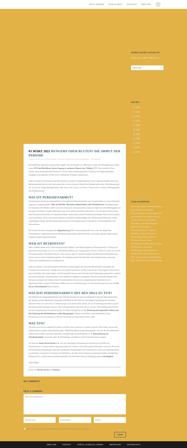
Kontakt (66, 445)
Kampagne (135, 233)
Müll (160, 244)
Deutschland (148, 210)
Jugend (152, 230)
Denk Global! (51, 159)
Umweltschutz (155, 257)
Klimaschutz (151, 233)
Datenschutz (133, 445)
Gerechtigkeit (150, 220)
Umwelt (146, 257)
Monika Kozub (43, 370)
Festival (157, 217)
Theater (139, 257)
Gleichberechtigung (149, 223)
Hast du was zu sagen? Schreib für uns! (145, 58)
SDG (133, 257)
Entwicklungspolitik (153, 213)
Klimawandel (136, 237)
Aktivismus (135, 206)
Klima (142, 233)
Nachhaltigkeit (137, 250)
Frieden (134, 220)
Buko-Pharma (136, 210)
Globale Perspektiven (139, 230)
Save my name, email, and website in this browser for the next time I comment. (58, 429)
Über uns (51, 445)
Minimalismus (151, 244)
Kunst (149, 240)
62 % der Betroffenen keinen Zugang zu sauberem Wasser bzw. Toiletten (63, 168)
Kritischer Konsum (138, 240)
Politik (140, 254)
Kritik (152, 237)
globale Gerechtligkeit (140, 227)
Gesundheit (135, 223)
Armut (143, 206)
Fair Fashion (148, 217)
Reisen (156, 254)
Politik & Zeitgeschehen (66, 159)
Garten (140, 220)
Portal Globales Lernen (90, 445)
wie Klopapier (108, 356)
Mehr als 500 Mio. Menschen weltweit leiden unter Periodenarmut (77, 204)
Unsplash (56, 370)
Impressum (115, 445)
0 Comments (95, 159)
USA (133, 260)
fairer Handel (136, 217)
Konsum (146, 237)
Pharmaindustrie (150, 250)
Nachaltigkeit (136, 247)
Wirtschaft (150, 260)
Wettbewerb (140, 260)
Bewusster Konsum (154, 206)
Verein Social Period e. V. (49, 343)
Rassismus (148, 254)
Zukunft (158, 260)
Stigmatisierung (63, 230)
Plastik (134, 254)
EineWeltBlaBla (83, 159)
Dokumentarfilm (137, 213)
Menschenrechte (137, 244)
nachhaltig (147, 247)
